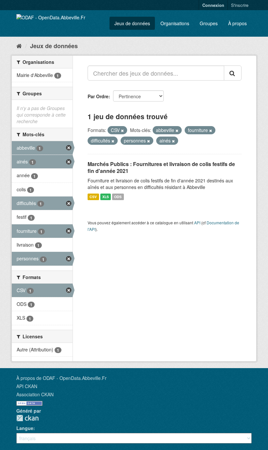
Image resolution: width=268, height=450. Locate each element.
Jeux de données (132, 23)
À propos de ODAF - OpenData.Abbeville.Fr (61, 378)
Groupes (209, 23)
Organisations (174, 23)
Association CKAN (35, 394)
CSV (93, 196)
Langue (24, 428)
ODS (118, 196)
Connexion (213, 5)
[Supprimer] (122, 130)
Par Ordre (98, 96)
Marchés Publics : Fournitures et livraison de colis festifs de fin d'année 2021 (161, 167)
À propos (237, 23)
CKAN (27, 418)
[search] (233, 73)
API (197, 222)
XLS (105, 196)
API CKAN (26, 386)
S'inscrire (239, 5)
